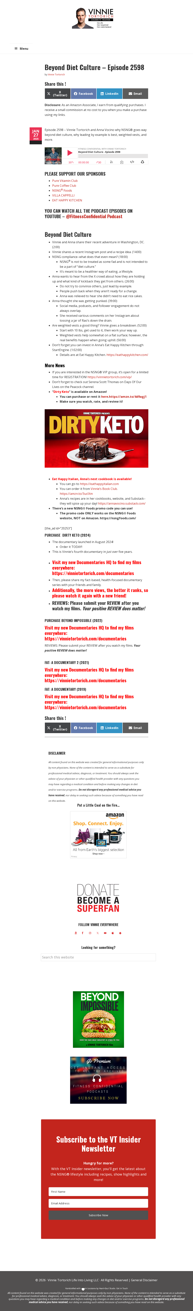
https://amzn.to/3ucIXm (76, 494)
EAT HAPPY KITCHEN (67, 200)
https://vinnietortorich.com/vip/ (109, 377)
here (104, 397)
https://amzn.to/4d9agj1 (128, 397)
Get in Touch (122, 1288)
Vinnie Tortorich (94, 18)
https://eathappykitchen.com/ (127, 355)
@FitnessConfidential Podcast (94, 216)
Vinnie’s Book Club (104, 489)
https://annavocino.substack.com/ (122, 503)
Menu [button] (24, 49)
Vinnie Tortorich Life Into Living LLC (73, 1280)
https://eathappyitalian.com (99, 484)
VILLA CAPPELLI (63, 195)
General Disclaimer (144, 1280)
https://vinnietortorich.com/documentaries (93, 573)
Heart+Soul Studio (106, 1288)
